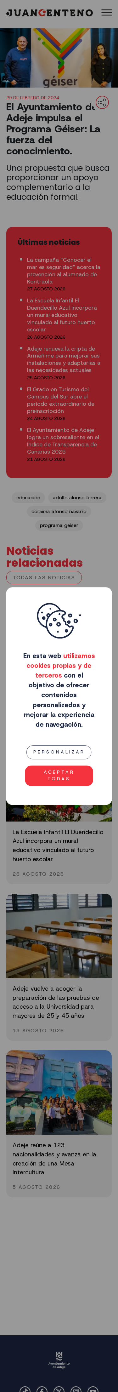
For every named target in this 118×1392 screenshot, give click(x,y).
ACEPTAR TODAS (59, 775)
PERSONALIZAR (59, 752)
